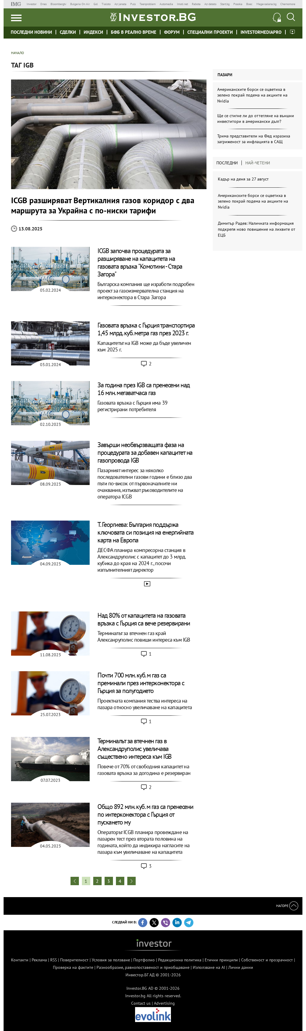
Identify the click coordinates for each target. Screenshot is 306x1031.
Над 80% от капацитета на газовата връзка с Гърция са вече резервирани (143, 619)
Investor (31, 4)
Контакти (19, 960)
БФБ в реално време (133, 32)
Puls (133, 4)
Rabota (196, 4)
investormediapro (261, 32)
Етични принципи (221, 960)
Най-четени (257, 162)
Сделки (68, 32)
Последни (227, 162)
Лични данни (240, 967)
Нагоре (282, 905)
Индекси (93, 32)
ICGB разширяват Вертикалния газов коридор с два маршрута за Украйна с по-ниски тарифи (102, 205)
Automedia (166, 4)
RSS (53, 960)
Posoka (237, 4)
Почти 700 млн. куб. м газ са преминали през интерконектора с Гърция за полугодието (140, 683)
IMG (17, 4)
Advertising (164, 1003)
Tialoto (106, 4)
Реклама (39, 960)
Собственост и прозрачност (267, 960)
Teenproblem (148, 4)
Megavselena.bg (266, 4)
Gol (96, 4)
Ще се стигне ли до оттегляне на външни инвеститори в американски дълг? (255, 118)
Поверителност (74, 960)
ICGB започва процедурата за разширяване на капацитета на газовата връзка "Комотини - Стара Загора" (139, 262)
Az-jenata (120, 4)
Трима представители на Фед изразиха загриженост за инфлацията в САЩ (253, 139)
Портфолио (144, 960)
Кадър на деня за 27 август (243, 179)
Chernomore (287, 4)
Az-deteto (210, 4)
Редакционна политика (179, 960)
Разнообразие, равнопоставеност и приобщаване (143, 967)
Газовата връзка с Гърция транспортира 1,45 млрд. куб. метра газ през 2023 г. (146, 329)
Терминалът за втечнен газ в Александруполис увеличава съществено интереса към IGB (134, 749)
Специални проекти (210, 32)
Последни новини (31, 32)
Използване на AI (209, 967)
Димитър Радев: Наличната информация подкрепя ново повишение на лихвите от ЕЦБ (256, 229)
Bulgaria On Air (80, 4)
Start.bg (225, 4)
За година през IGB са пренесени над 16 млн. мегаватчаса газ (143, 389)
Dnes (43, 4)
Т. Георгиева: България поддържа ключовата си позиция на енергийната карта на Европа (145, 532)
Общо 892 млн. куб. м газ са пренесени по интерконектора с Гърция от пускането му (145, 814)
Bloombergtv (58, 4)
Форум (172, 32)
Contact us (141, 1003)
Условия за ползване (111, 960)
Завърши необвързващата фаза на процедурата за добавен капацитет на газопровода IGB (144, 452)
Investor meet (292, 32)
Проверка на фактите (73, 967)
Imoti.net (182, 4)
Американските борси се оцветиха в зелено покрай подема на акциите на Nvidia (252, 95)
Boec (249, 4)
